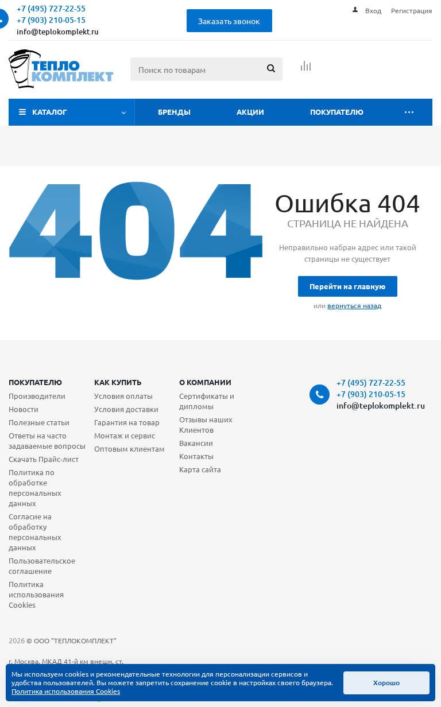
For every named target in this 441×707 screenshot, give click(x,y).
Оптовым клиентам (129, 448)
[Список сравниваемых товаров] (306, 69)
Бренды (174, 111)
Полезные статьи (39, 422)
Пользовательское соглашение (42, 566)
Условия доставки (126, 409)
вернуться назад (354, 305)
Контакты (196, 456)
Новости (23, 409)
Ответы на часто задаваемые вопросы (47, 440)
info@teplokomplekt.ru (58, 31)
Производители (37, 396)
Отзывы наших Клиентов (206, 424)
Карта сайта (200, 469)
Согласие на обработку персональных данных (35, 531)
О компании (205, 382)
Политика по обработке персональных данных (35, 487)
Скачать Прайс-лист (44, 459)
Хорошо (386, 682)
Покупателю (336, 111)
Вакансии (196, 443)
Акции (250, 111)
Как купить (118, 382)
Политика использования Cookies (36, 594)
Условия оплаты (123, 396)
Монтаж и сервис (124, 435)
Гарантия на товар (127, 422)
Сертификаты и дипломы (206, 401)
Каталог (49, 111)
